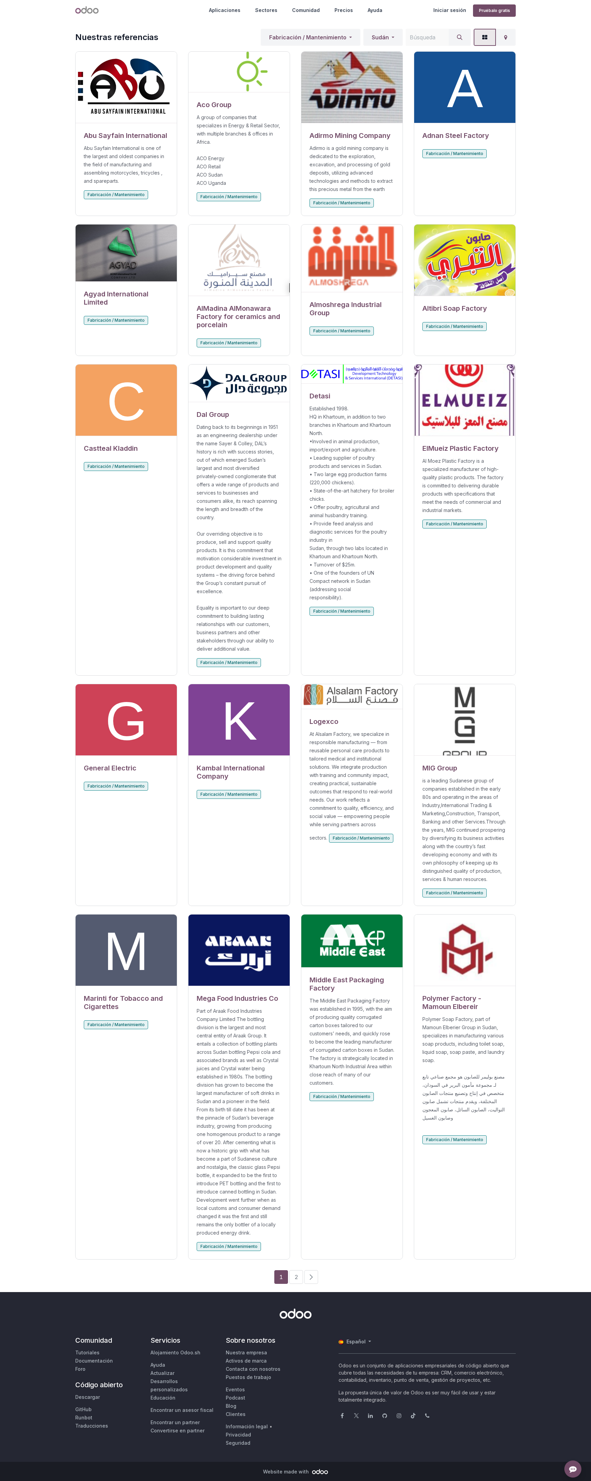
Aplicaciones (224, 10)
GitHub (83, 1409)
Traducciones (91, 1426)
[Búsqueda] (459, 37)
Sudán (380, 37)
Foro (80, 1369)
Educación (162, 1398)
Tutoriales (87, 1352)
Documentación (94, 1361)
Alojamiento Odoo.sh (175, 1352)
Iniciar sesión (449, 10)
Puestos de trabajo (248, 1377)
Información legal (247, 1426)
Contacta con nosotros (253, 1369)
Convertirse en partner (177, 1430)
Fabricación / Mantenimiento (307, 37)
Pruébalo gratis (494, 10)
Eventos (235, 1389)
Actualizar (162, 1373)
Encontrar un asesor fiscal (181, 1410)
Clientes (236, 1414)
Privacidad (238, 1435)
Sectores (266, 10)
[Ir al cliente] (126, 87)
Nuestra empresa (246, 1352)
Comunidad (306, 10)
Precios (343, 10)
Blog (231, 1406)
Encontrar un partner (175, 1422)
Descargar (87, 1397)
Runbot (83, 1417)
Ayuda (375, 10)
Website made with (286, 1471)
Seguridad (238, 1443)
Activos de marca (246, 1361)
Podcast (235, 1398)
